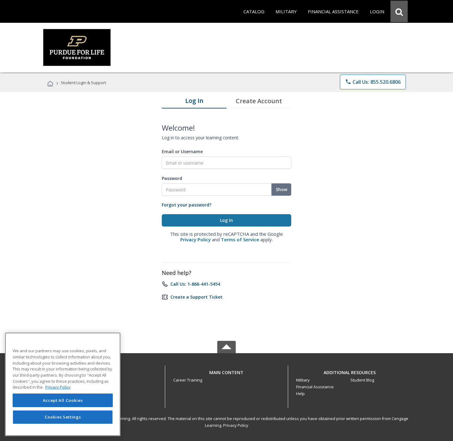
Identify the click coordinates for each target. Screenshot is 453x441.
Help (300, 393)
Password (172, 178)
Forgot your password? (186, 205)
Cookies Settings (63, 417)
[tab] (194, 102)
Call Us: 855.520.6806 (373, 82)
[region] (62, 384)
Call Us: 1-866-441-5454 (195, 284)
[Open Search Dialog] (399, 11)
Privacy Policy (195, 239)
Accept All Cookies (63, 400)
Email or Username (182, 151)
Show (281, 189)
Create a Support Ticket (196, 297)
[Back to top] (226, 371)
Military (303, 380)
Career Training (187, 380)
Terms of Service (240, 239)
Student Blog (362, 380)
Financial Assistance (315, 387)
